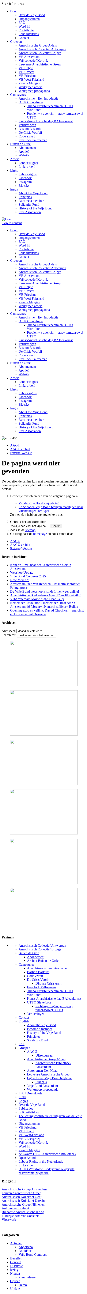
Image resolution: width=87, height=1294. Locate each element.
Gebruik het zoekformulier (27, 522)
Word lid (24, 26)
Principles (25, 197)
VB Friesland (28, 75)
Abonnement (27, 147)
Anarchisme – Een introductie (38, 98)
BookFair (25, 1251)
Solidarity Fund (29, 204)
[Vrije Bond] (6, 219)
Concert (15, 1262)
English (15, 189)
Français (41, 1082)
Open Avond (27, 1157)
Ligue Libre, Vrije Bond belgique (49, 1078)
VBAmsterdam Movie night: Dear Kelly (37, 599)
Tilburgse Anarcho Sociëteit (20, 1216)
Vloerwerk (9, 1219)
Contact (24, 38)
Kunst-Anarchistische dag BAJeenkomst (46, 121)
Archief (24, 151)
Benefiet (15, 1258)
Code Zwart (27, 136)
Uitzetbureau (44, 1055)
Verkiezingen (27, 125)
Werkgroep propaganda (34, 91)
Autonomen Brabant (15, 1208)
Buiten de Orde (20, 144)
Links (14, 170)
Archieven (9, 631)
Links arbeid (27, 166)
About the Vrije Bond (33, 193)
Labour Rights (28, 163)
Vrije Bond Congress (33, 1254)
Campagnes (18, 94)
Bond (14, 11)
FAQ (22, 22)
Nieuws (15, 1273)
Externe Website (21, 453)
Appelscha (26, 1247)
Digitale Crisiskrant (48, 983)
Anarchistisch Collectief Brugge (40, 53)
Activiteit (16, 1243)
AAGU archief (20, 449)
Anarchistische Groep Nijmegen (23, 1204)
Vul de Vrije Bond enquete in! (39, 503)
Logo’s (23, 1101)
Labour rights (28, 174)
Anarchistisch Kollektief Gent (21, 1197)
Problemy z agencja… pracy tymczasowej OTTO (54, 1008)
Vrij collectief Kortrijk (33, 60)
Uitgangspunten (29, 19)
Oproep (15, 1281)
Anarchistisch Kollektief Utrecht (23, 1200)
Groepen (16, 41)
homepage (40, 534)
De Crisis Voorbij (30, 132)
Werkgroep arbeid (30, 87)
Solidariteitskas (29, 34)
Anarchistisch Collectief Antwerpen (42, 49)
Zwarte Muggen (29, 83)
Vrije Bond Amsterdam (42, 1085)
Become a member (31, 201)
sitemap (30, 530)
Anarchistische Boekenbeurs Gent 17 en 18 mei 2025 (45, 595)
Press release (27, 1277)
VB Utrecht (26, 72)
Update (15, 1288)
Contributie (26, 30)
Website (24, 155)
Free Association (30, 212)
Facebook (25, 178)
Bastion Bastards (30, 129)
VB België (26, 68)
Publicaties (26, 1108)
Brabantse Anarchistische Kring (23, 1212)
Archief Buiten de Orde (42, 960)
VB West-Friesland (31, 79)
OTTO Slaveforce (31, 102)
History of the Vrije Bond (36, 208)
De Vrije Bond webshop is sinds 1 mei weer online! (44, 591)
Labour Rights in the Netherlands (41, 1161)
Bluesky (24, 185)
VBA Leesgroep (30, 1139)
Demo (23, 1285)
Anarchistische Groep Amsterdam (24, 1189)
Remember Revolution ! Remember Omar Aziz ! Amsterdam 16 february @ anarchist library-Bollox (44, 604)
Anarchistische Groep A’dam (38, 45)
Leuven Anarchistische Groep (21, 1193)
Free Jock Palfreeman (33, 140)
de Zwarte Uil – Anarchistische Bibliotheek (47, 1154)
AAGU (15, 445)
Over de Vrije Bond (32, 15)
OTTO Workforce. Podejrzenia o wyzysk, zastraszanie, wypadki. (47, 1171)
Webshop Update (21, 572)
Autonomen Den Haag (42, 1070)
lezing (14, 1269)
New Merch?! (19, 580)
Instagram (25, 182)
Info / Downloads (30, 1093)
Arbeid (14, 159)
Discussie (16, 1266)
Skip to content (12, 223)
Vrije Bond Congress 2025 (28, 576)
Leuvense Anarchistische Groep (40, 64)
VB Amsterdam (29, 57)
